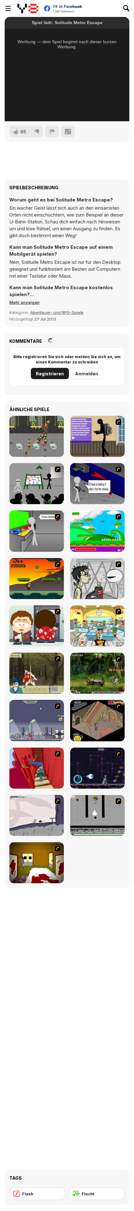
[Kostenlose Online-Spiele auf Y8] (27, 8)
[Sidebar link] (8, 8)
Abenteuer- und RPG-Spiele (57, 312)
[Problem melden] (52, 131)
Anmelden (86, 373)
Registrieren (50, 373)
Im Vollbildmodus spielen (67, 108)
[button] (24, 302)
